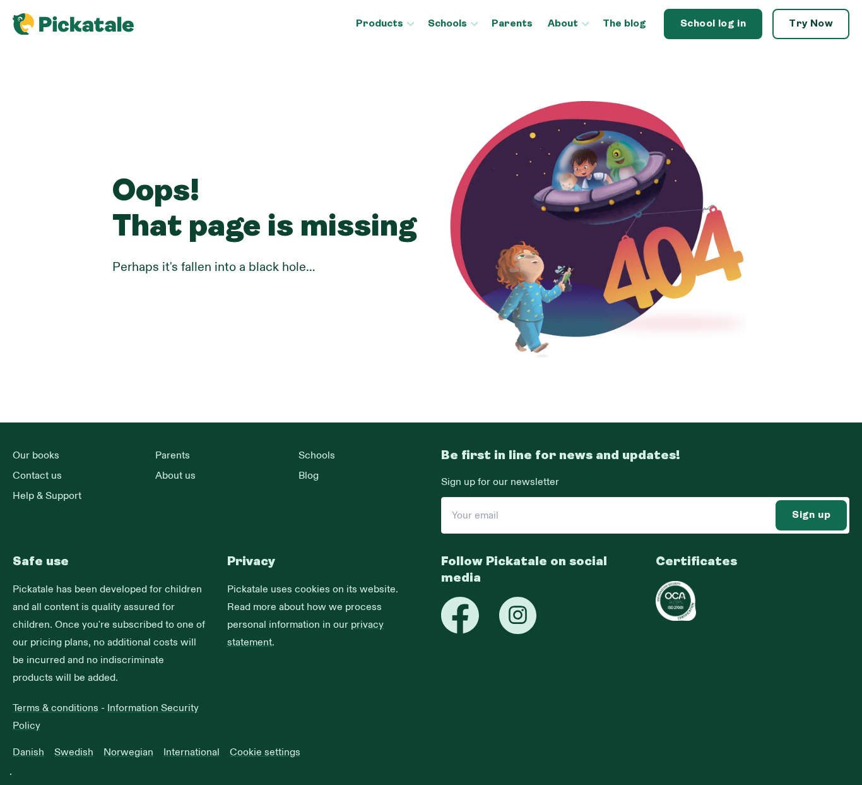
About (563, 24)
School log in (713, 24)
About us (175, 475)
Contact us (37, 475)
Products (379, 24)
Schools (447, 24)
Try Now (811, 24)
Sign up (811, 515)
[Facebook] (460, 615)
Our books (36, 455)
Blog (308, 475)
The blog (624, 24)
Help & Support (47, 495)
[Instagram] (517, 615)
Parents (512, 24)
